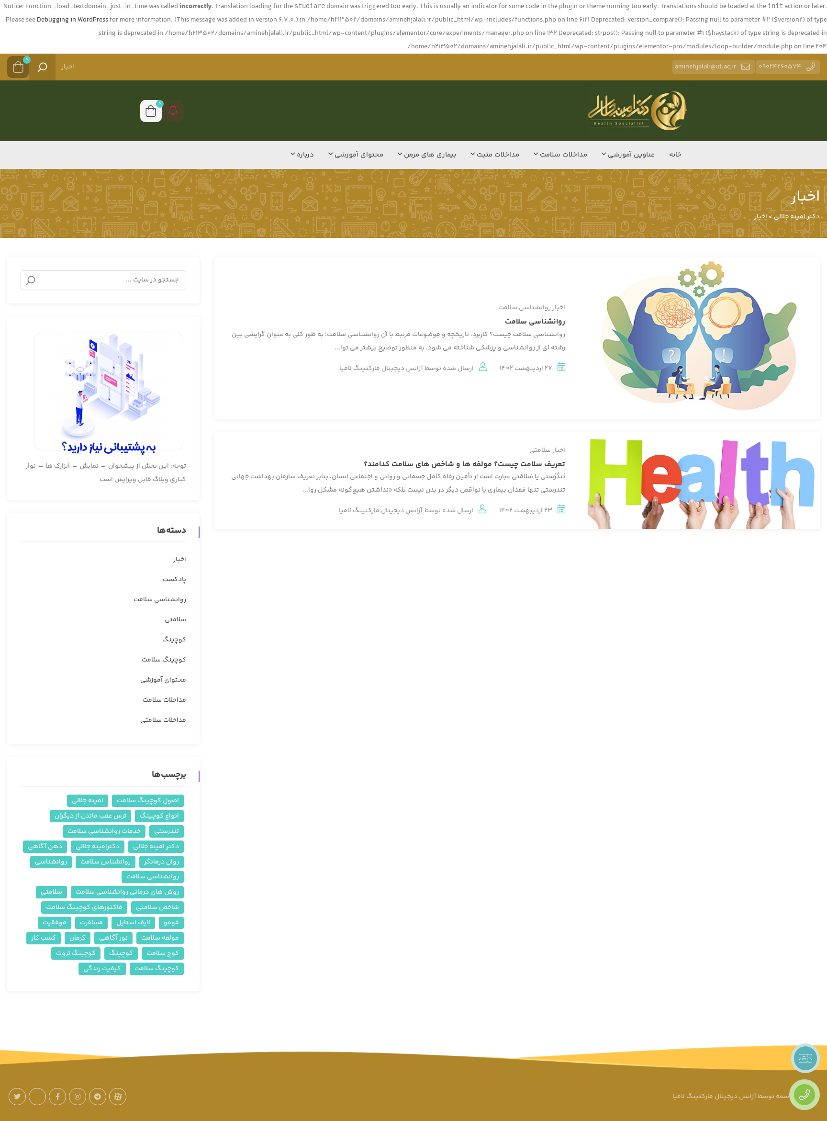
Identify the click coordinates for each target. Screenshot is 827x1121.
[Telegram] (97, 1096)
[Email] (37, 1096)
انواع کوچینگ (159, 816)
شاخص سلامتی (157, 907)
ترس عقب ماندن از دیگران (90, 816)
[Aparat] (117, 1096)
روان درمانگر (161, 862)
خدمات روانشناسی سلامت (104, 831)
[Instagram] (77, 1096)
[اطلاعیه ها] (173, 111)
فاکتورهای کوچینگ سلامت (84, 907)
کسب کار (43, 938)
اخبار (67, 67)
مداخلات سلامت (562, 154)
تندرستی (166, 831)
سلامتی (540, 450)
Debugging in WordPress (72, 20)
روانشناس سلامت (105, 862)
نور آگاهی (113, 938)
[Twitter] (17, 1096)
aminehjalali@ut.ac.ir (705, 67)
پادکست (174, 579)
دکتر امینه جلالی (156, 846)
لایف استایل (133, 923)
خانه (675, 154)
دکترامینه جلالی (98, 846)
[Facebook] (57, 1096)
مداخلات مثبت (497, 154)
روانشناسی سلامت (524, 308)
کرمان (77, 938)
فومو (171, 923)
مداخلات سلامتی (163, 720)
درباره (304, 154)
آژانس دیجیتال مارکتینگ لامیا (381, 368)
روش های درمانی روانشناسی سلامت (127, 892)
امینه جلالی (87, 801)
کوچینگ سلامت (164, 660)
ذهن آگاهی (45, 846)
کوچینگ (174, 640)
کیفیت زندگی (102, 969)
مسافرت (91, 923)
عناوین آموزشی (630, 154)
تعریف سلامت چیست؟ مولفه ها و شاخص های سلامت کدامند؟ (464, 465)
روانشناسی (51, 862)
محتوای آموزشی (358, 154)
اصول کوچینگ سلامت (148, 801)
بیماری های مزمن (429, 154)
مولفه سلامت (160, 938)
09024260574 (780, 67)
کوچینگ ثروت (76, 953)
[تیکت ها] (805, 1058)
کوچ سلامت (162, 953)
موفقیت (55, 923)
